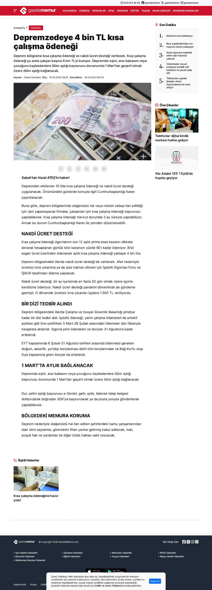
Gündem (84, 10)
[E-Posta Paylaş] (104, 169)
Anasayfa (19, 27)
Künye (33, 584)
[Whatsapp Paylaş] (95, 169)
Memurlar (99, 10)
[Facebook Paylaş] (61, 169)
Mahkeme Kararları (185, 10)
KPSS (111, 10)
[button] (15, 11)
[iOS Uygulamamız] (96, 572)
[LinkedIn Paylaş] (78, 169)
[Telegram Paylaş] (86, 169)
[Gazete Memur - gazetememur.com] (38, 10)
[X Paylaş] (69, 169)
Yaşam (145, 10)
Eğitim (135, 10)
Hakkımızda (20, 584)
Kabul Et (155, 581)
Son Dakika (70, 10)
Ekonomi (122, 10)
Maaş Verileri (161, 10)
